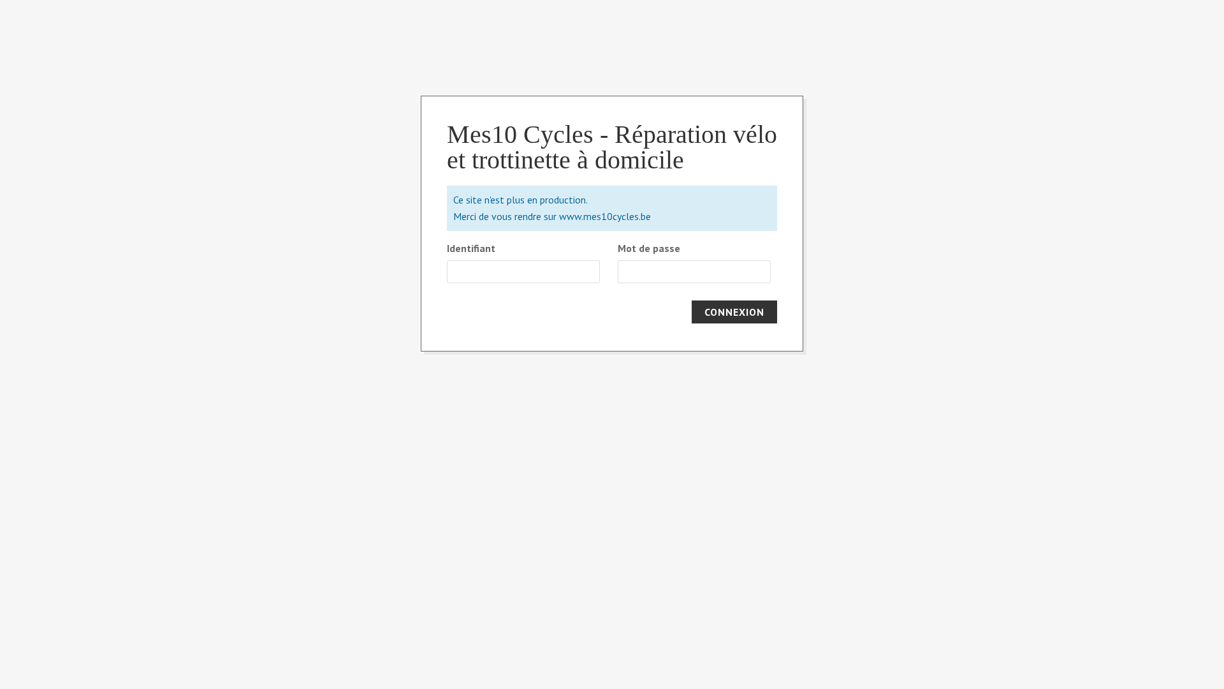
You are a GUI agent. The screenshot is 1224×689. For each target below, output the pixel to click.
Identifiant (471, 248)
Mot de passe (649, 248)
